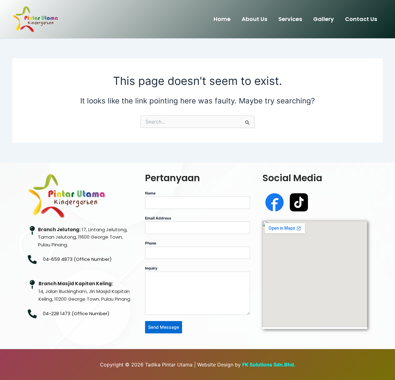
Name (150, 193)
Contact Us (361, 19)
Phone (150, 243)
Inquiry (151, 268)
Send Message (163, 327)
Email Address (158, 218)
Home (222, 19)
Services (290, 19)
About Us (254, 19)
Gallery (323, 19)
